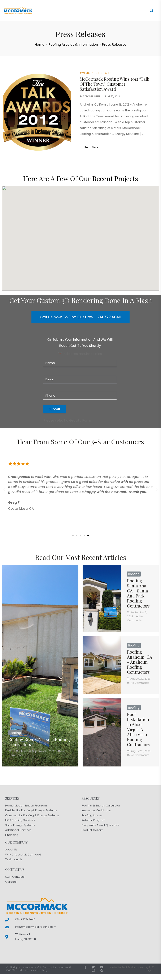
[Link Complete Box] (40, 665)
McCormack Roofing (33, 970)
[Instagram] (93, 970)
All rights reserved (21, 967)
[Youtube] (101, 967)
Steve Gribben (91, 96)
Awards (85, 73)
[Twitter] (93, 967)
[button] (4, 490)
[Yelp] (101, 970)
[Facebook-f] (85, 967)
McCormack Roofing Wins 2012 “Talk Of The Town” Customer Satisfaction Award (114, 84)
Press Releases (101, 73)
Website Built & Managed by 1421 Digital (132, 968)
